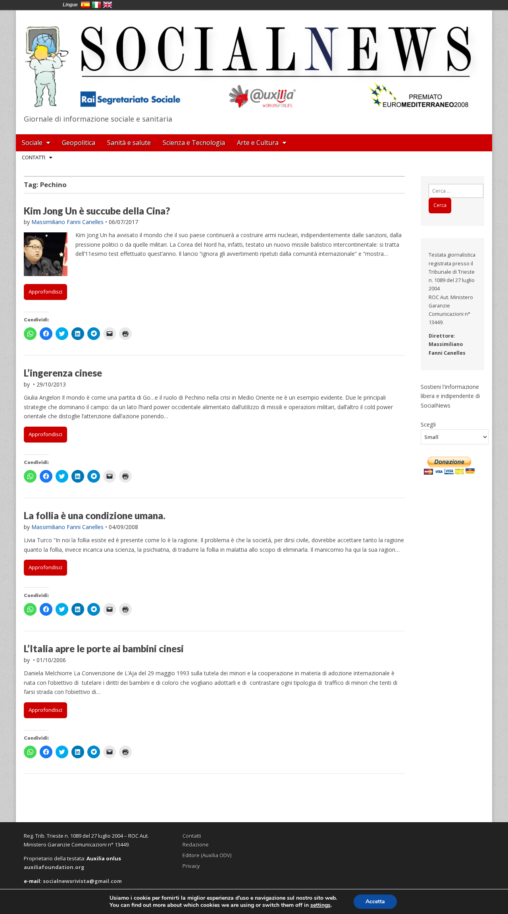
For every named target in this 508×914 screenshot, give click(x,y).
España (85, 5)
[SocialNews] (254, 60)
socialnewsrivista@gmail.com (82, 881)
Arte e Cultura (258, 142)
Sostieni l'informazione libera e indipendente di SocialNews (450, 396)
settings (320, 905)
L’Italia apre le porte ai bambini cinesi (104, 648)
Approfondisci (45, 291)
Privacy (191, 866)
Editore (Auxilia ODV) (207, 855)
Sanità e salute (129, 142)
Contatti (33, 157)
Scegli (428, 424)
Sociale (32, 142)
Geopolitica (78, 142)
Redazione (196, 844)
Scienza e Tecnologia (194, 142)
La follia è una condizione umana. (94, 515)
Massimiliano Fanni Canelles (67, 222)
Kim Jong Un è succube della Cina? (97, 210)
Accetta (375, 901)
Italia (96, 5)
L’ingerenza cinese (63, 373)
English (107, 5)
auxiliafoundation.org (54, 867)
